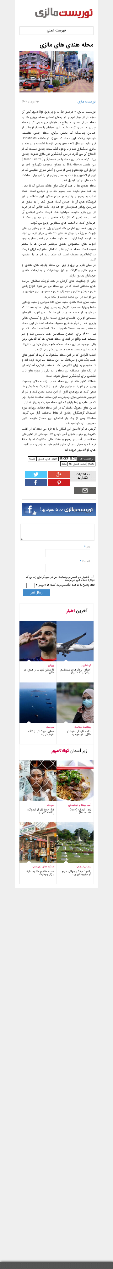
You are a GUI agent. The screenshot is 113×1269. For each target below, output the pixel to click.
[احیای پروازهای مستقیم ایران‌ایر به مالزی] (71, 660)
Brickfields (67, 459)
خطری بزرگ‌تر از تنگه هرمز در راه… (41, 733)
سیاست (50, 727)
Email (86, 561)
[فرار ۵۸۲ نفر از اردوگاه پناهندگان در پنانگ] (33, 800)
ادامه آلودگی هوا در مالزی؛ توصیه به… (79, 733)
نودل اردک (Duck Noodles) (80, 811)
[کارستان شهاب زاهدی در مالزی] (33, 660)
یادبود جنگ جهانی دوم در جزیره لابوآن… (76, 873)
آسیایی (87, 805)
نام (88, 547)
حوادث (50, 805)
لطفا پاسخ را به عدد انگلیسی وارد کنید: (72, 585)
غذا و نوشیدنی (76, 805)
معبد (64, 464)
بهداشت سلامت (82, 727)
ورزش (51, 665)
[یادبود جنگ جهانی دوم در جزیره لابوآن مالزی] (71, 862)
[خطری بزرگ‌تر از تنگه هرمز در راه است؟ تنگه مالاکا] (33, 722)
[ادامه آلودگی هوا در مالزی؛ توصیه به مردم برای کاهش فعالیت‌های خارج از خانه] (71, 722)
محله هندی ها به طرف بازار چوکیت (40, 873)
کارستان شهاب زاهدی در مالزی (39, 671)
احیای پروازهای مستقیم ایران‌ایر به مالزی (76, 671)
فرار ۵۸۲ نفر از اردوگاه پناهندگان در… (40, 811)
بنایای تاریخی (83, 867)
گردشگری (86, 665)
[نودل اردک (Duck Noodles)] (71, 800)
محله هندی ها (77, 464)
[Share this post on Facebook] (58, 485)
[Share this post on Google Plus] (58, 477)
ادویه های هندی (47, 459)
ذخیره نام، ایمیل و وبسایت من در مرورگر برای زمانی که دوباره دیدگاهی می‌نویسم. (60, 578)
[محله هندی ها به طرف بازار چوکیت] (33, 862)
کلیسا (32, 459)
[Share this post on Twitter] (36, 477)
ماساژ (91, 464)
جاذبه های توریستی (43, 867)
